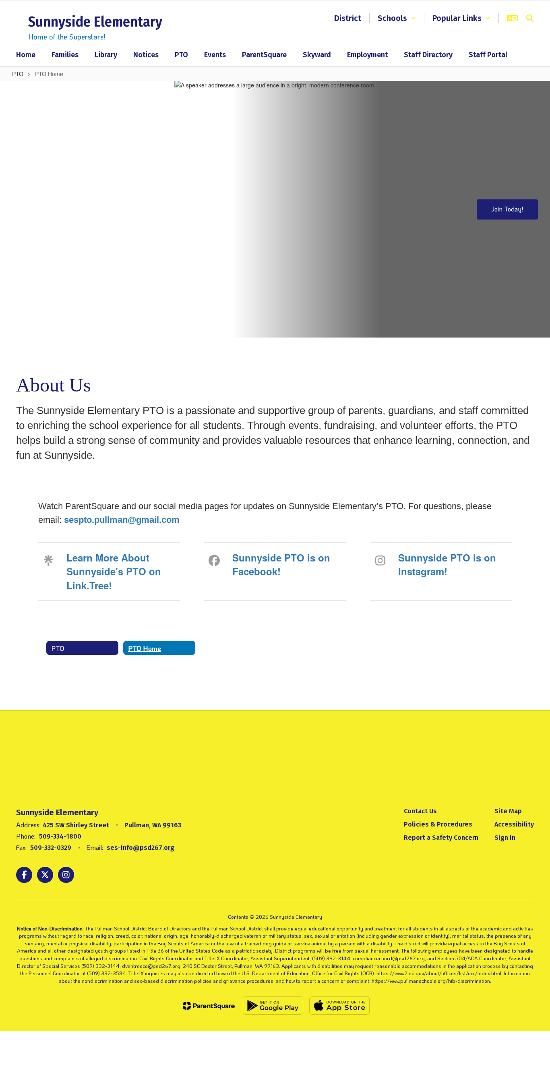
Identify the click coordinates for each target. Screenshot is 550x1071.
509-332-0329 (50, 847)
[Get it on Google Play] (273, 1005)
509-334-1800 (60, 836)
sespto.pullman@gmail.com (122, 520)
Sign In (504, 837)
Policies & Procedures (438, 824)
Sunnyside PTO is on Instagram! (447, 564)
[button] (397, 18)
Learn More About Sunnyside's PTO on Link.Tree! (113, 571)
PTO (17, 74)
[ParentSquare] (209, 1006)
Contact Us (420, 811)
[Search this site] (530, 18)
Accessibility (514, 824)
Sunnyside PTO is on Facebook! (281, 564)
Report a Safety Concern (441, 837)
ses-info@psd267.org (140, 847)
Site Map (508, 811)
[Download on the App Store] (339, 1005)
